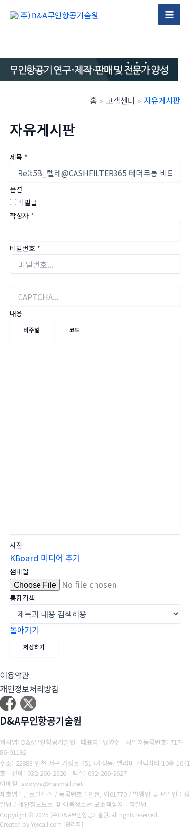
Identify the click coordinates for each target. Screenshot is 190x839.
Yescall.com (46, 824)
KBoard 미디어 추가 (45, 558)
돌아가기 (24, 630)
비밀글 (26, 202)
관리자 (73, 824)
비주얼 (31, 329)
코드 (74, 329)
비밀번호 (25, 248)
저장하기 (34, 647)
